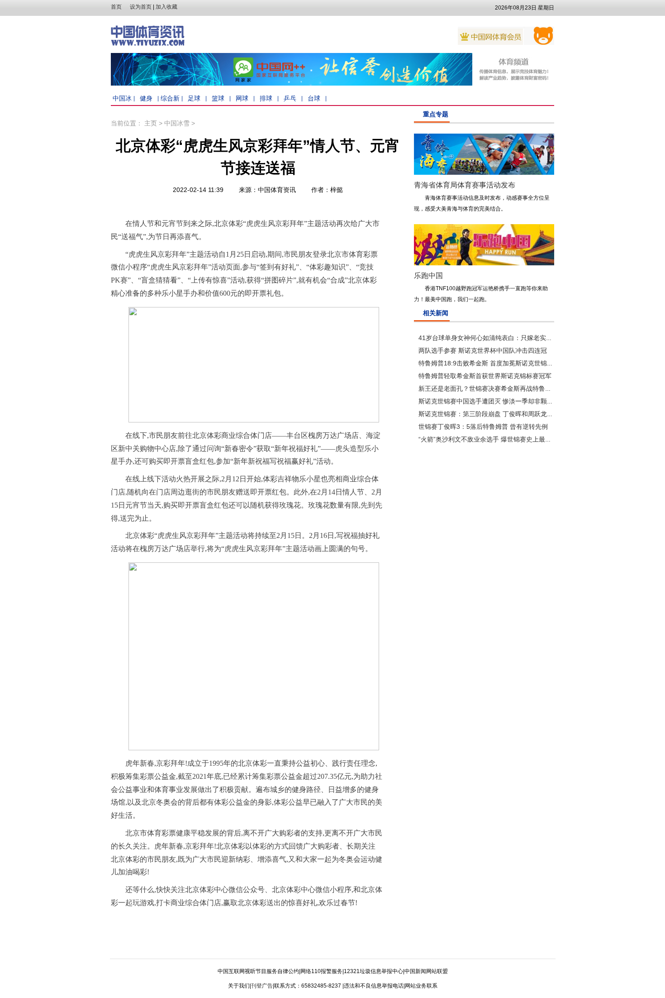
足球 (194, 98)
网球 (242, 98)
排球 (266, 98)
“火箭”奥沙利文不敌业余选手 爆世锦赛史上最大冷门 (491, 439)
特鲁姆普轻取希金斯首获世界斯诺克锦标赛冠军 (484, 375)
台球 (314, 98)
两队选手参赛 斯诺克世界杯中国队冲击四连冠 (482, 350)
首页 (116, 7)
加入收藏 (166, 7)
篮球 (218, 98)
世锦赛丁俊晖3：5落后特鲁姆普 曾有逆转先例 (483, 426)
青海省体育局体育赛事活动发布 (464, 185)
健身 (146, 98)
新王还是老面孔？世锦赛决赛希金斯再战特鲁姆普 (488, 388)
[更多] (550, 115)
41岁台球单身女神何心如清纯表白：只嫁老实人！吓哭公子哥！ (507, 337)
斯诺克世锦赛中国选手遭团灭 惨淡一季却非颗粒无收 (492, 401)
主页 (150, 123)
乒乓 (290, 98)
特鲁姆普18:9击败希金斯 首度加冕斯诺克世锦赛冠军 (492, 363)
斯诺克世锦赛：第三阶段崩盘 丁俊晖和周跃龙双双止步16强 (502, 413)
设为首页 (141, 7)
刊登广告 (262, 986)
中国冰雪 (177, 123)
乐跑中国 (428, 275)
